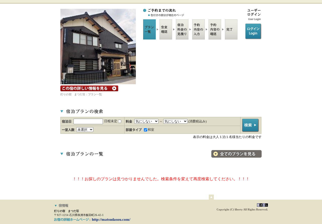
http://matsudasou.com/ (111, 219)
